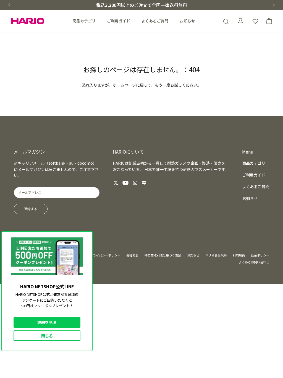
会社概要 (132, 255)
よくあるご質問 (154, 21)
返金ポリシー (260, 255)
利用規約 (239, 255)
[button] (10, 4)
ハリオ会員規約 (216, 255)
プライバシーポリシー (105, 255)
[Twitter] (116, 183)
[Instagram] (135, 183)
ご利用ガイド (118, 21)
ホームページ (124, 85)
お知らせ (187, 21)
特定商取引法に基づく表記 (163, 255)
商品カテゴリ (84, 21)
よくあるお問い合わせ (254, 262)
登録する (30, 209)
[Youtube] (125, 183)
